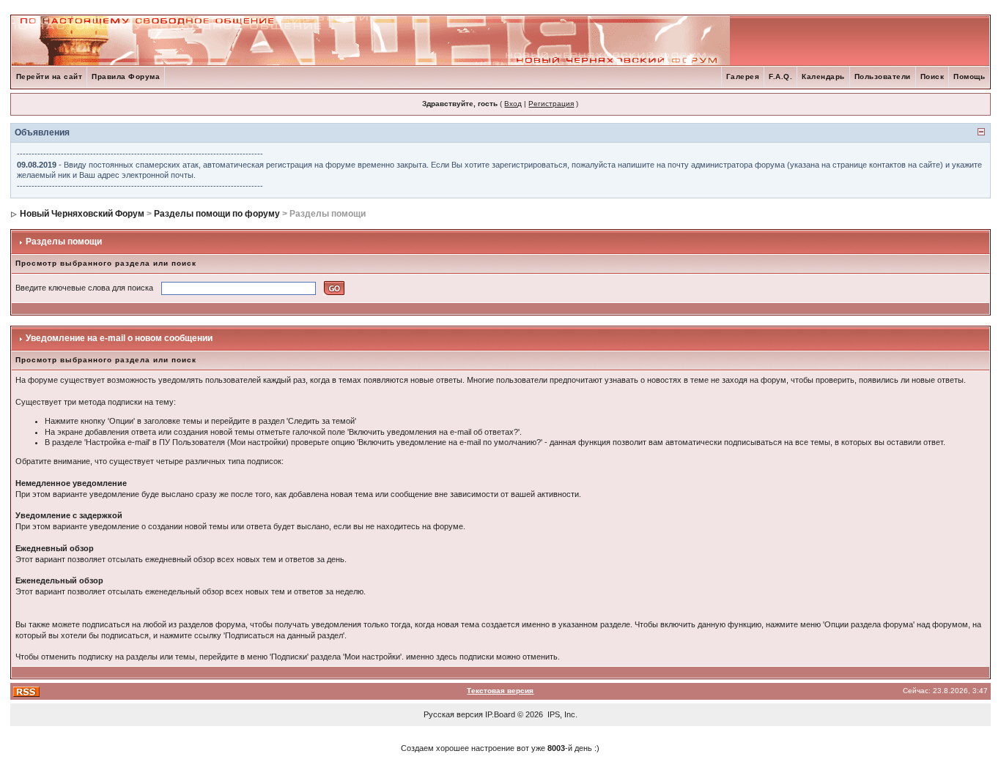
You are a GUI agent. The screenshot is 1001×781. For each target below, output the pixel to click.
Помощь (969, 76)
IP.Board (500, 714)
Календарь (823, 76)
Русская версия (453, 714)
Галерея (743, 76)
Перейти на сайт (49, 76)
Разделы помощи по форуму (217, 214)
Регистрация (551, 104)
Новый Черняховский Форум (82, 214)
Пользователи (882, 76)
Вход (513, 104)
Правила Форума (126, 76)
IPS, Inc (561, 714)
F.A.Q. (780, 76)
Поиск (932, 76)
